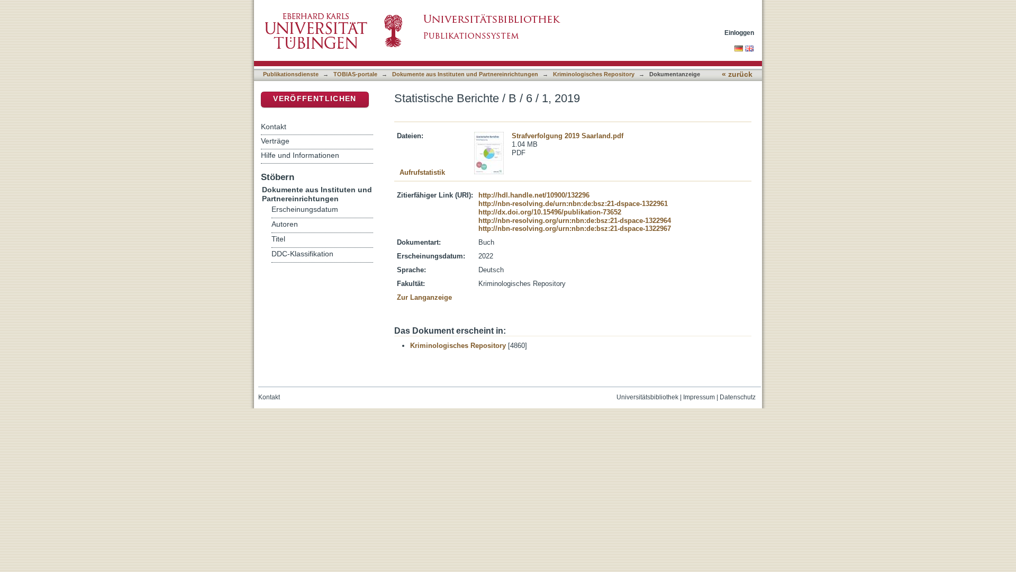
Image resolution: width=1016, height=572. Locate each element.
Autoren (284, 224)
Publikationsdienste (291, 74)
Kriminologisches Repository (593, 74)
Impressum (699, 397)
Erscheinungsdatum (304, 209)
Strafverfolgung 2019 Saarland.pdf (567, 136)
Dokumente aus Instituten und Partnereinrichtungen (465, 74)
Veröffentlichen (314, 99)
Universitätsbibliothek (647, 397)
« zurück (737, 74)
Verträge (275, 141)
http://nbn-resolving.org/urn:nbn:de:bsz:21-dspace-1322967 (574, 229)
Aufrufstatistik (422, 172)
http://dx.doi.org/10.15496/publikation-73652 (549, 212)
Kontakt (273, 126)
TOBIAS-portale (355, 74)
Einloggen (739, 32)
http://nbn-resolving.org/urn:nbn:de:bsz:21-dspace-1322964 (574, 221)
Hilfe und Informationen (300, 155)
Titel (278, 239)
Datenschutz (738, 397)
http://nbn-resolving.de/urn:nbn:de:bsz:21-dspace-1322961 (573, 204)
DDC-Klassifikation (302, 254)
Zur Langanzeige (424, 297)
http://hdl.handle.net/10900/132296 (533, 195)
